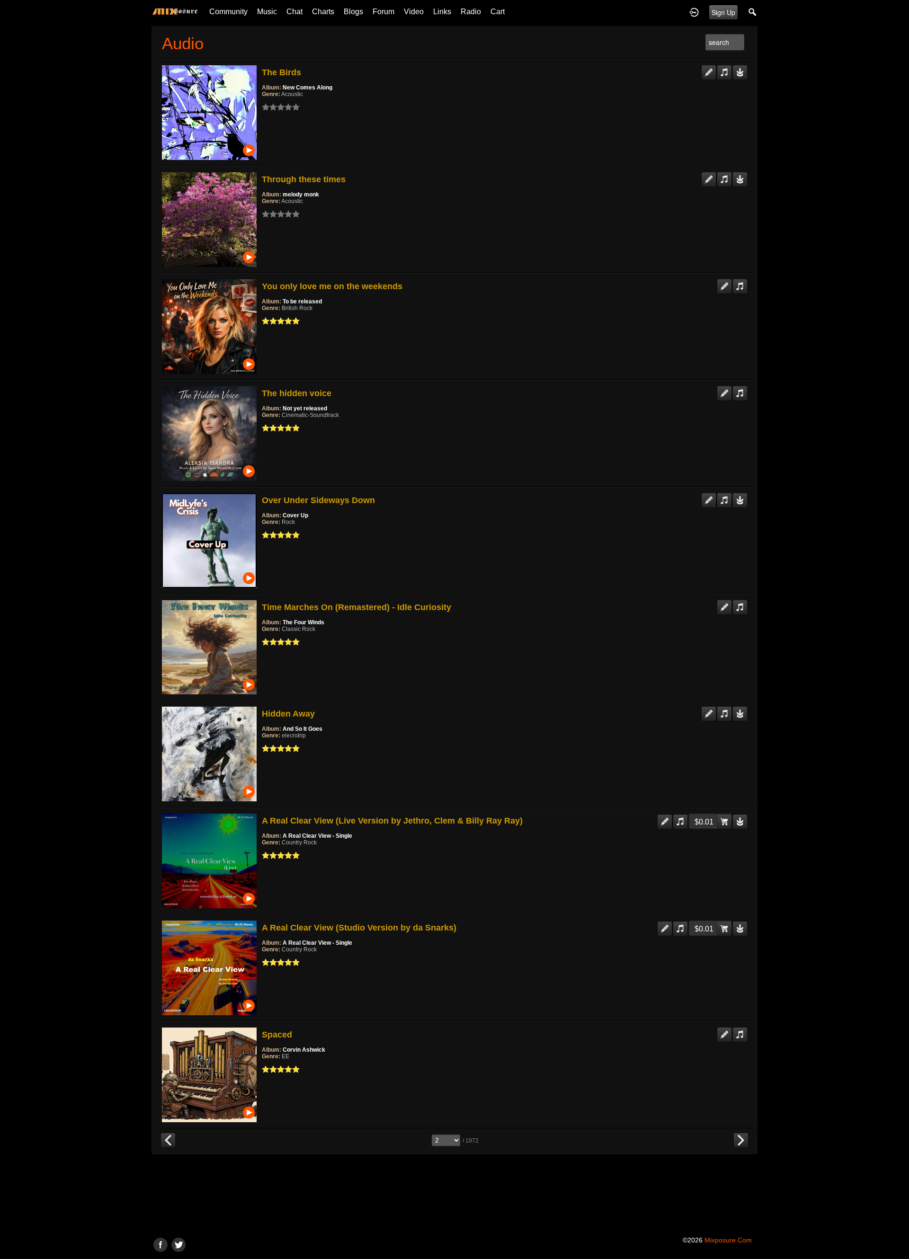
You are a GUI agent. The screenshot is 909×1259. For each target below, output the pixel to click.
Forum (383, 12)
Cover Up (295, 515)
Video (414, 12)
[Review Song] (709, 68)
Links (442, 12)
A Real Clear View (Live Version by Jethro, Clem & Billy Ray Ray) (392, 820)
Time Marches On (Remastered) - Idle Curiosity (356, 607)
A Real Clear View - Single (317, 836)
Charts (323, 12)
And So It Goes (302, 729)
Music (267, 12)
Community (228, 12)
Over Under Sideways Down (318, 500)
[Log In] (694, 12)
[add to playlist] (724, 68)
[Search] (753, 12)
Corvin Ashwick (304, 1049)
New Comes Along (307, 87)
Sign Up (723, 12)
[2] (269, 107)
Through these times (304, 179)
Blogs (353, 12)
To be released (302, 301)
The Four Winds (303, 622)
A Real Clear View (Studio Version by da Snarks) (359, 927)
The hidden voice (296, 393)
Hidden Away (288, 713)
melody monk (301, 194)
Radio (471, 12)
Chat (294, 12)
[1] (265, 107)
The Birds (281, 72)
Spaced (277, 1034)
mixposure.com (728, 1240)
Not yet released (305, 408)
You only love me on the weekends (332, 286)
